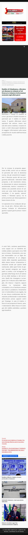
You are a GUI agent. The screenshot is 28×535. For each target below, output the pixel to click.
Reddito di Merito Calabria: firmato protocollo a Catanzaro (14, 466)
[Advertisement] (14, 23)
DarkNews (12, 531)
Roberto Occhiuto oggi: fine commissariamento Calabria (14, 512)
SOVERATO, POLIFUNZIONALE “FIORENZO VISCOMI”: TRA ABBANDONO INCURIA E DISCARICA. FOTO (14, 449)
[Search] (24, 46)
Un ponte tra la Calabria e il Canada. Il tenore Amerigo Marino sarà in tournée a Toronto (13, 441)
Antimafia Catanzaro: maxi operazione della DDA (14, 489)
